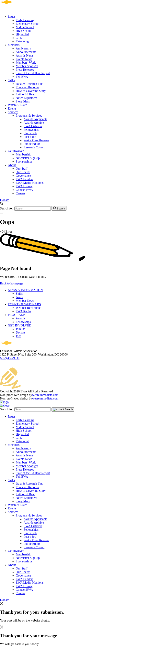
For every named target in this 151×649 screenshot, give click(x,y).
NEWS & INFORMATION (25, 290)
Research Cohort (34, 147)
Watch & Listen (17, 105)
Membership (23, 154)
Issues (11, 16)
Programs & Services (29, 115)
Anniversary (23, 48)
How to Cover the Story (31, 90)
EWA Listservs (33, 126)
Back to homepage (11, 283)
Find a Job (30, 133)
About (12, 165)
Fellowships (31, 129)
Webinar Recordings (28, 307)
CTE (19, 37)
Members (13, 45)
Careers (20, 193)
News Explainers (26, 98)
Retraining (22, 41)
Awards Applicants (35, 119)
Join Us (20, 329)
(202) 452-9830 (9, 358)
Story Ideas (23, 101)
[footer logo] (18, 347)
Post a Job (30, 136)
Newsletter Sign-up (28, 158)
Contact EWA (24, 189)
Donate (4, 200)
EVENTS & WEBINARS (24, 304)
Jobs (18, 336)
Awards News (24, 55)
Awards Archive (34, 122)
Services (13, 112)
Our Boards (23, 172)
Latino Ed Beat (25, 94)
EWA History (24, 186)
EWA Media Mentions (29, 182)
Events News (24, 59)
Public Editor (32, 143)
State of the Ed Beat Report (33, 73)
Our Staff (21, 168)
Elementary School (27, 23)
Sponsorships (24, 161)
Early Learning (25, 20)
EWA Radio (23, 311)
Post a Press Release (36, 140)
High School (23, 30)
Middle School (25, 27)
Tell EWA (22, 76)
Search (60, 208)
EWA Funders (24, 179)
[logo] (18, 10)
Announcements (26, 52)
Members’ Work (26, 62)
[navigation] (1, 213)
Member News (25, 300)
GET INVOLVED (19, 325)
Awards (20, 318)
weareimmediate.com (45, 395)
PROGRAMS (17, 314)
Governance (23, 175)
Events (12, 108)
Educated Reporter (27, 87)
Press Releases (25, 69)
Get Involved (16, 151)
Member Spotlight (27, 66)
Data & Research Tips (29, 83)
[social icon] (4, 365)
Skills (11, 80)
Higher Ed (22, 34)
